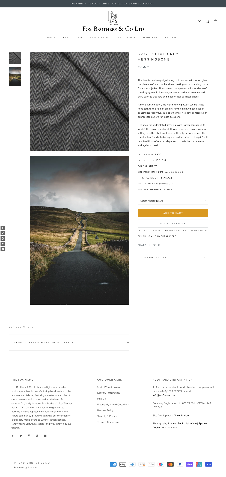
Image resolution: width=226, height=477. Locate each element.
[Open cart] (215, 21)
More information (154, 257)
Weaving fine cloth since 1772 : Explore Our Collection (113, 3)
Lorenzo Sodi (175, 423)
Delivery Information (108, 393)
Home (51, 37)
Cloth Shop (99, 37)
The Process (73, 37)
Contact (172, 37)
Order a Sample (173, 223)
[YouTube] (45, 436)
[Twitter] (154, 245)
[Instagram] (29, 436)
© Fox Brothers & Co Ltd (32, 463)
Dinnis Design (181, 415)
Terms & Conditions (108, 422)
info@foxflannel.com (164, 395)
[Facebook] (150, 245)
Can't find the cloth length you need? (41, 342)
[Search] (207, 21)
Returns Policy (105, 410)
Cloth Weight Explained (110, 387)
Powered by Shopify (25, 467)
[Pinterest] (159, 245)
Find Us (101, 398)
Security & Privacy (107, 416)
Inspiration (126, 37)
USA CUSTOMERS (21, 326)
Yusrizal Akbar (169, 427)
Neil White (191, 423)
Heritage (150, 37)
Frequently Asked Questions (113, 404)
